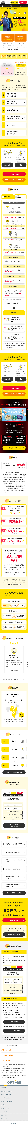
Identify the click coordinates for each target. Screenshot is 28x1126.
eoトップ (3, 1045)
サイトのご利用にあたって (7, 1101)
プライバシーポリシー (6, 1094)
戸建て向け (9, 1045)
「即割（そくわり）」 (14, 582)
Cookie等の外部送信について (8, 1098)
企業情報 (3, 1105)
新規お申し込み (14, 920)
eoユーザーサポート (5, 1112)
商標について (4, 1115)
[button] (2, 414)
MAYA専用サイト (19, 567)
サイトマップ (4, 1119)
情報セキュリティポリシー (7, 1091)
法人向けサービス (5, 1108)
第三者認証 (3, 1087)
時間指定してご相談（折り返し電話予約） (13, 1026)
